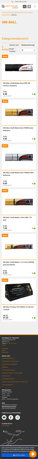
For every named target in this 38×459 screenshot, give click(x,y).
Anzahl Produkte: (12, 50)
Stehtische (5, 367)
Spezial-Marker (6, 15)
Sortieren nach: (14, 45)
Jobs (3, 350)
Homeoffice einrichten (8, 358)
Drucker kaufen (6, 376)
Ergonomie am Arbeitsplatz (9, 364)
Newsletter (5, 348)
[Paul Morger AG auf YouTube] (5, 419)
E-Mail (3, 345)
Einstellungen (20, 455)
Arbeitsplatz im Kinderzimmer (10, 361)
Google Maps (5, 425)
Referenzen (5, 352)
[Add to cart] (32, 94)
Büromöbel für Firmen (8, 379)
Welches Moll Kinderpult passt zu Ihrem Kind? (15, 381)
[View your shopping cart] (29, 6)
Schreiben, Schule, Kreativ (24, 12)
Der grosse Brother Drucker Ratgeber (12, 373)
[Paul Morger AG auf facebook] (12, 419)
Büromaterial (12, 12)
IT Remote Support (7, 384)
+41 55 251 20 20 (11, 343)
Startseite (4, 12)
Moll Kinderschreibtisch (8, 370)
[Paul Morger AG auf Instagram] (18, 419)
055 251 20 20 (20, 1)
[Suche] (25, 6)
